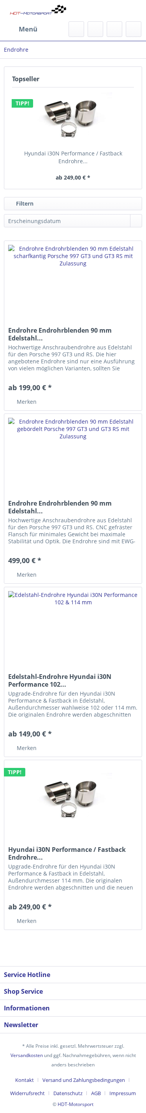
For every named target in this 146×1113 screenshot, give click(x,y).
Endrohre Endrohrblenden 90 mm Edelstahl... (60, 334)
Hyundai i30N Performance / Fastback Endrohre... (73, 157)
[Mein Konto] (114, 29)
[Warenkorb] (133, 29)
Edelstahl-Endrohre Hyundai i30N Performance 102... (59, 680)
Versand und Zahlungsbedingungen (83, 1079)
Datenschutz (68, 1093)
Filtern (23, 203)
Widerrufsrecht (27, 1093)
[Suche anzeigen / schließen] (76, 29)
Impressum (122, 1093)
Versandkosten (27, 1055)
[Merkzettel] (95, 29)
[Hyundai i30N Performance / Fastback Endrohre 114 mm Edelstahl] (73, 118)
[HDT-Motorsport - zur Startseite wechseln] (38, 10)
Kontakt (24, 1079)
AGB (96, 1093)
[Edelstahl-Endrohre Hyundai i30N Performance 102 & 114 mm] (73, 626)
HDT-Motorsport (75, 1104)
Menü (28, 28)
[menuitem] (20, 29)
